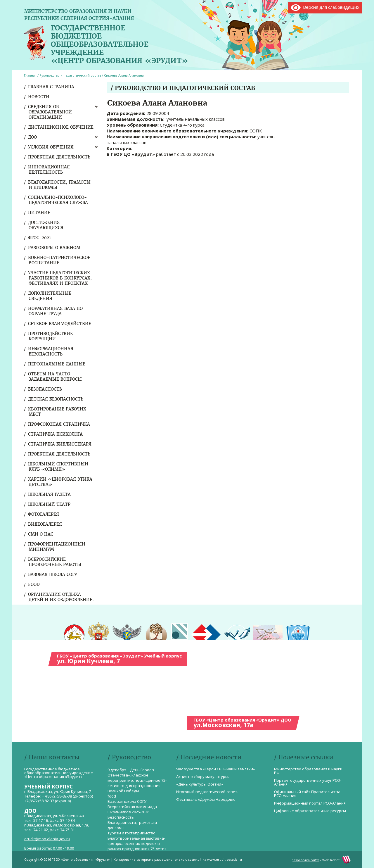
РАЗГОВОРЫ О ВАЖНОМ (54, 247)
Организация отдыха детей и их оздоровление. (61, 597)
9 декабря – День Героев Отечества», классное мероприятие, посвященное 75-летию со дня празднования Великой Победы (137, 780)
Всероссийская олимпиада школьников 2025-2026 (132, 809)
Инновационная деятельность (49, 169)
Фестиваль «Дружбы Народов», (205, 799)
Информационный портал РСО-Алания (310, 803)
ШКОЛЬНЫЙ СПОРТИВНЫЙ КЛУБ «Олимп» (58, 466)
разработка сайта (305, 860)
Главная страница (51, 86)
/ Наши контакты (51, 757)
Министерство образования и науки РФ (308, 770)
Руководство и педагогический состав (70, 75)
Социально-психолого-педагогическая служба (58, 200)
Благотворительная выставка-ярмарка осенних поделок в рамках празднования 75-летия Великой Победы (137, 846)
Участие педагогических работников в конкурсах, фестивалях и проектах (60, 278)
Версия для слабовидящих (330, 7)
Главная (30, 75)
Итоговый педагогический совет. (207, 791)
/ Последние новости (209, 757)
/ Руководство (129, 757)
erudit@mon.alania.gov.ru (47, 838)
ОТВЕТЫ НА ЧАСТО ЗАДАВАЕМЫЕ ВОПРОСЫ (55, 376)
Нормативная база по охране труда (56, 311)
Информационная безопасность (51, 351)
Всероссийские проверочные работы (55, 562)
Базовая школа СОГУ (53, 574)
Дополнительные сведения (50, 296)
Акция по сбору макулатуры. (202, 776)
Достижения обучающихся (46, 225)
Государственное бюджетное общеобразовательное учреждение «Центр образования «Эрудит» (119, 43)
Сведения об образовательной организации (50, 112)
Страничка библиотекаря (60, 444)
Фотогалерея (44, 514)
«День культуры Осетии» (199, 784)
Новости (39, 96)
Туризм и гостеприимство (131, 833)
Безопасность (45, 389)
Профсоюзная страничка (59, 424)
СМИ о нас (41, 534)
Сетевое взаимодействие (60, 323)
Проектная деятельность (59, 157)
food (34, 584)
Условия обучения (51, 147)
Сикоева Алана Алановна (124, 75)
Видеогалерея (45, 524)
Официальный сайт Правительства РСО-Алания (307, 793)
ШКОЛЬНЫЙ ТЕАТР (49, 504)
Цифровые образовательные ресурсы (310, 810)
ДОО (33, 137)
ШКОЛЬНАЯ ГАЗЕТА (50, 494)
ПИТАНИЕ (39, 212)
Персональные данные (57, 364)
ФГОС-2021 (40, 237)
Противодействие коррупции (51, 336)
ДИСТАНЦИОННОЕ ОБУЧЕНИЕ (61, 127)
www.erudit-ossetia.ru (224, 859)
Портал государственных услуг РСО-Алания (307, 782)
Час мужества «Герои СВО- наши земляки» (215, 769)
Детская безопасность (56, 399)
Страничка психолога (56, 434)
